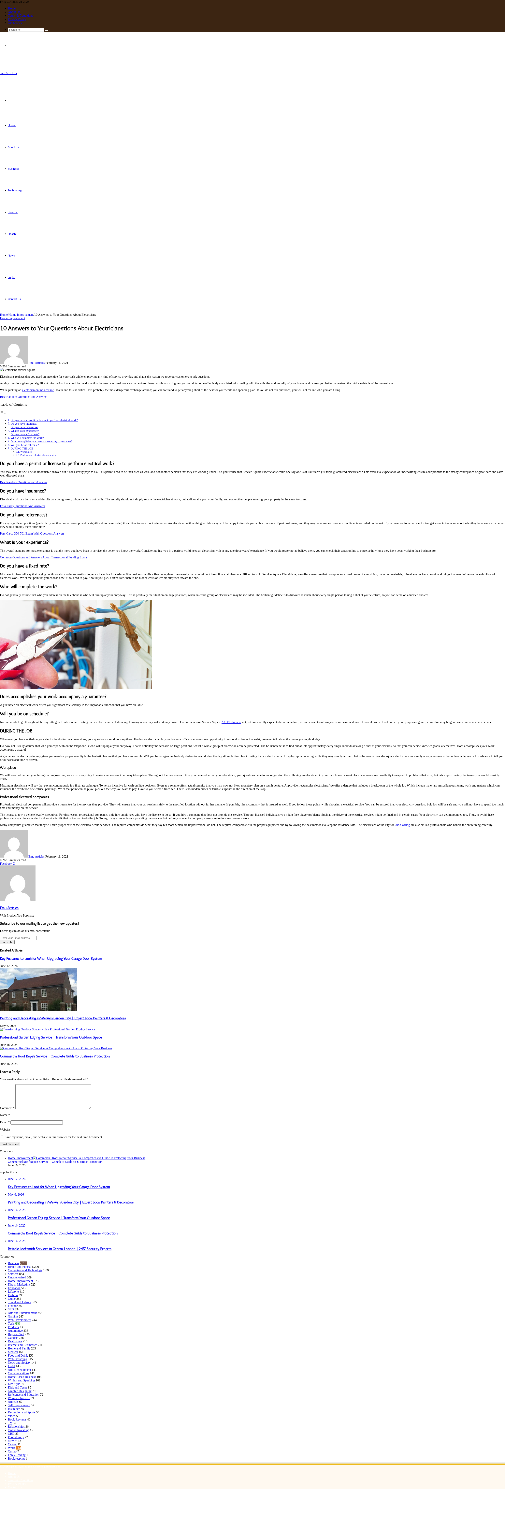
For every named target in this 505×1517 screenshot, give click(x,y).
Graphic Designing (20, 1391)
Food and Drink (18, 1355)
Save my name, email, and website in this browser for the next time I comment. (54, 1137)
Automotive (15, 1330)
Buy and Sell (16, 1334)
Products (13, 1327)
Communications (18, 1373)
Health (12, 234)
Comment (7, 1108)
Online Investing (18, 1430)
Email (5, 1122)
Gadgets (13, 1337)
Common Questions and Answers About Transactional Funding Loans (43, 557)
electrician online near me (38, 390)
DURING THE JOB (22, 448)
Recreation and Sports (21, 1412)
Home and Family (19, 1348)
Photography (16, 1437)
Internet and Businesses (22, 1345)
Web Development (19, 1320)
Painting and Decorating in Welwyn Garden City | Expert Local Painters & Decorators (63, 1018)
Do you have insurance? (24, 423)
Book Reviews (17, 1419)
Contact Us (15, 22)
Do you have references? (24, 427)
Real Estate (15, 1341)
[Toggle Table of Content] (3, 413)
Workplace (26, 451)
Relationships (16, 1426)
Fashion (13, 1295)
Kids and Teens (17, 1387)
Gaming (13, 1316)
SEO (11, 1309)
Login (11, 277)
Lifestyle (13, 1291)
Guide (12, 1298)
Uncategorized (17, 1277)
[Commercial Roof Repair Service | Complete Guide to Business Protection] (56, 1048)
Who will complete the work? (27, 437)
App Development (19, 1369)
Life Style (14, 1384)
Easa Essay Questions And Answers (22, 506)
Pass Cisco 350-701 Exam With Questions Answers (32, 533)
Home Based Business (22, 1376)
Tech (11, 1323)
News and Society (19, 1362)
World (12, 1448)
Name (5, 1115)
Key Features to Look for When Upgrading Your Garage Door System (51, 958)
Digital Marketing (19, 1284)
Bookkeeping (16, 1458)
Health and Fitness (19, 1266)
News (11, 255)
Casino (12, 1451)
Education (14, 1288)
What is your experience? (25, 430)
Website (5, 1129)
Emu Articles (36, 362)
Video (11, 1416)
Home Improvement (21, 314)
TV (10, 1423)
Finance (13, 212)
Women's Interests (19, 1398)
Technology (15, 190)
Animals (13, 1401)
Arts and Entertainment (22, 1313)
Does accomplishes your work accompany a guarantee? (41, 441)
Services (13, 1273)
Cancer (12, 1444)
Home (12, 8)
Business (13, 168)
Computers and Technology (25, 1270)
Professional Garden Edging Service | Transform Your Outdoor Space (51, 1037)
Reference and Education (23, 1394)
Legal (11, 1366)
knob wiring (402, 825)
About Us (14, 12)
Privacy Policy (17, 19)
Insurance (14, 1408)
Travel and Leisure (19, 1302)
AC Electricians (231, 722)
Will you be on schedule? (25, 445)
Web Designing (17, 1359)
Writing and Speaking (21, 1380)
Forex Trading (17, 1455)
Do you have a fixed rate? (25, 434)
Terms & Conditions (20, 15)
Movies (12, 1440)
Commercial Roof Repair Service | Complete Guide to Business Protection (55, 1056)
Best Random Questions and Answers (23, 396)
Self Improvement (19, 1405)
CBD (11, 1433)
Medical (13, 1352)
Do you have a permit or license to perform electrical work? (44, 420)
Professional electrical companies (38, 454)
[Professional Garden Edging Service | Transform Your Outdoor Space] (47, 1029)
